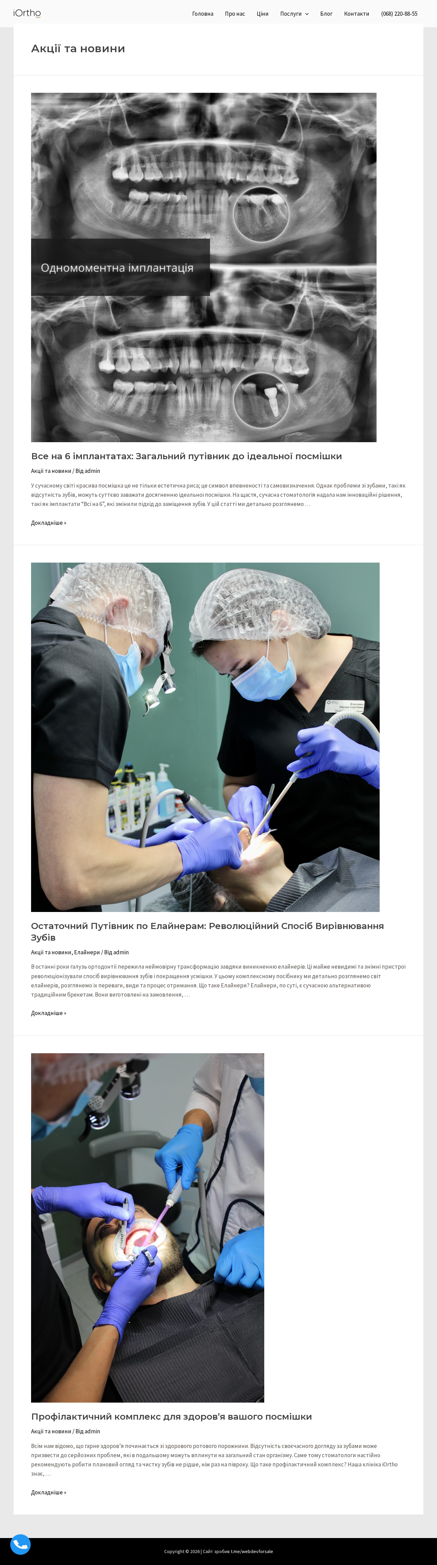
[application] (305, 13)
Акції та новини (51, 471)
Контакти (356, 13)
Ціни (263, 13)
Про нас (235, 13)
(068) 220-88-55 (399, 13)
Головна (202, 13)
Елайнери (87, 952)
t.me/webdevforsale (252, 1551)
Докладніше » (48, 522)
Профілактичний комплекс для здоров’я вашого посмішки (171, 1416)
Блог (326, 13)
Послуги (291, 13)
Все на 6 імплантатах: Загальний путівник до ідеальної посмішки (186, 456)
